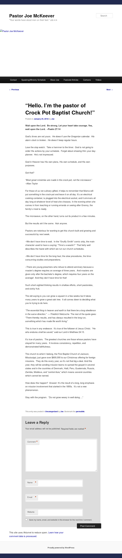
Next (110, 89)
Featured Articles (71, 79)
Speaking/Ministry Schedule (33, 79)
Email (31, 497)
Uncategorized (51, 411)
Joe (52, 118)
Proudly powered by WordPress (61, 547)
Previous (14, 89)
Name (31, 482)
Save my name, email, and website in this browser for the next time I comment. (60, 519)
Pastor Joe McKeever (31, 15)
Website (30, 511)
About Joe (54, 79)
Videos (98, 79)
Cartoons (87, 79)
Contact (13, 79)
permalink (80, 411)
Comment (32, 441)
